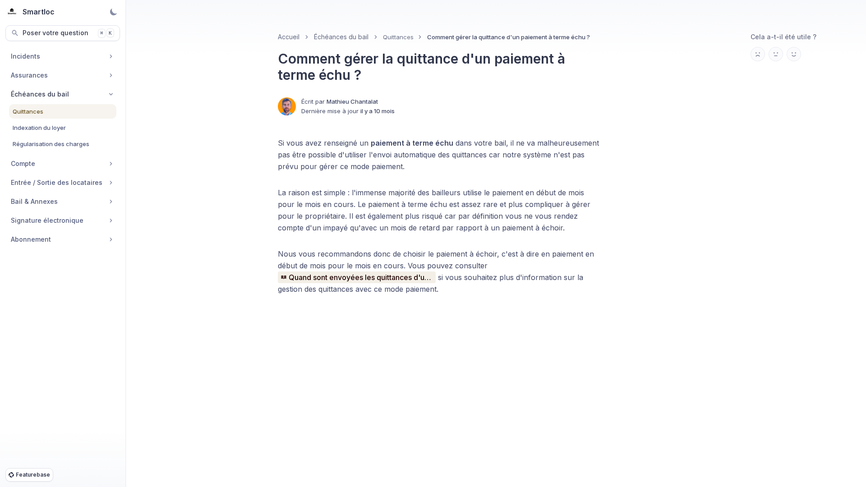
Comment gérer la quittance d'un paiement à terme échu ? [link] (508, 37)
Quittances (398, 37)
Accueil (288, 37)
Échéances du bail (341, 37)
